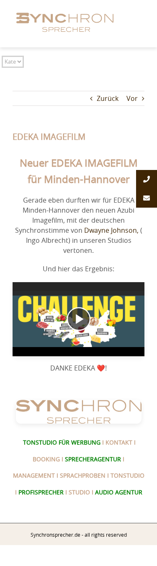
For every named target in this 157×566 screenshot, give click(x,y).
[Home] (66, 11)
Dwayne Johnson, (111, 230)
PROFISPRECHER (41, 492)
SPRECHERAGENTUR (93, 459)
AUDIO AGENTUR (118, 492)
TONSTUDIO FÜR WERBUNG (61, 442)
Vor (132, 98)
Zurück (107, 98)
